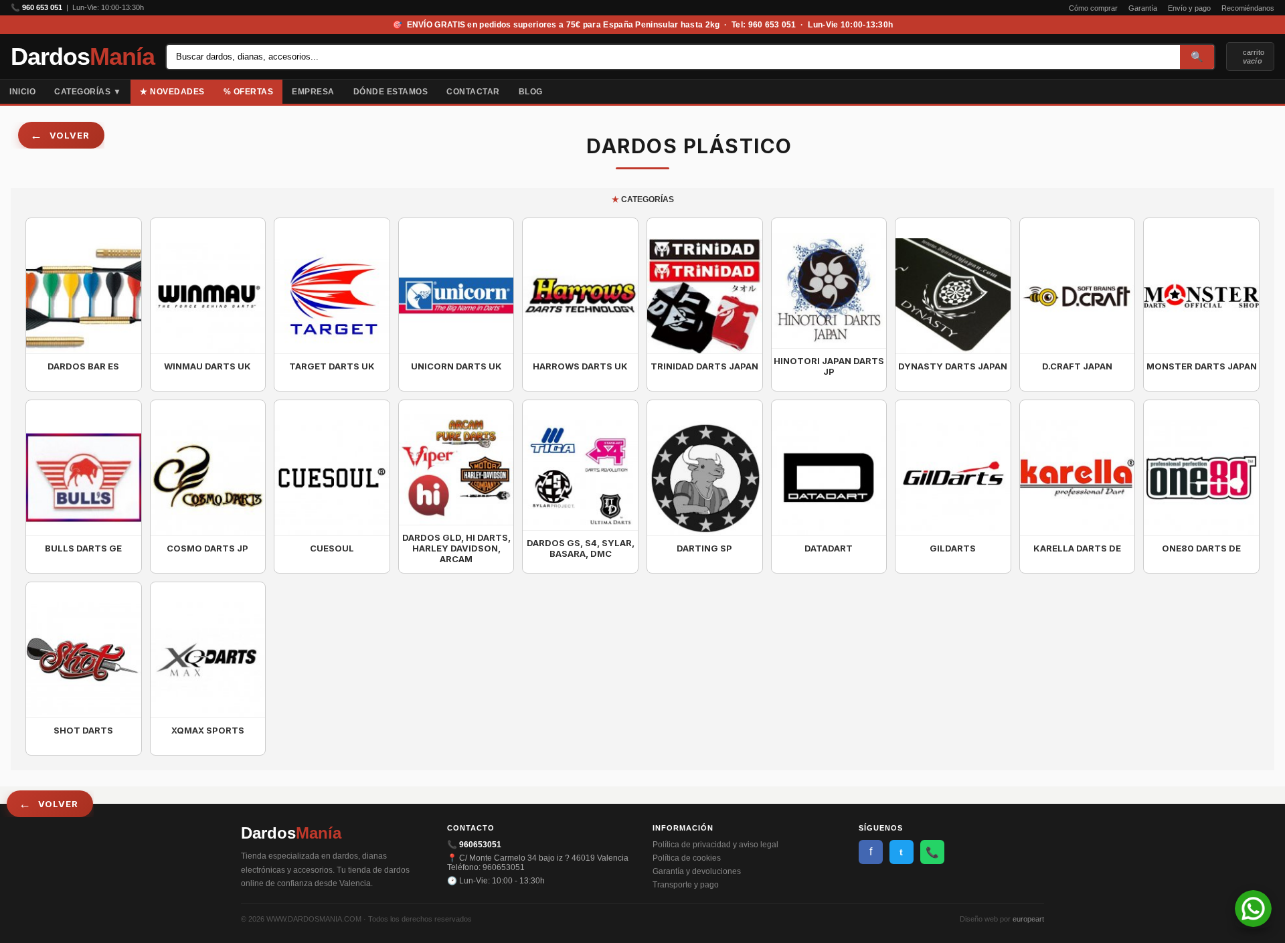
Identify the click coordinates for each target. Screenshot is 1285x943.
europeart (1028, 919)
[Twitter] (1275, 91)
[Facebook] (1265, 91)
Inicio (22, 91)
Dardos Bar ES (83, 366)
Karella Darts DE (1077, 548)
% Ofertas (249, 91)
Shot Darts (83, 730)
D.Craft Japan (1077, 366)
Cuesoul (332, 548)
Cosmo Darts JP (207, 548)
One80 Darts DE (1201, 548)
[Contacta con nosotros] (1253, 923)
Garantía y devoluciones (697, 871)
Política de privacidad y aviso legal (715, 844)
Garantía (1142, 8)
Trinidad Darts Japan (704, 366)
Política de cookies (687, 858)
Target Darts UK (332, 366)
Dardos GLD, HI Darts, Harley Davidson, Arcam (456, 548)
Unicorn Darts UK (456, 366)
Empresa (313, 91)
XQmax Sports (207, 730)
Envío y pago (1189, 8)
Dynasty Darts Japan (952, 366)
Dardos (83, 57)
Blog (531, 91)
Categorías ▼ (87, 91)
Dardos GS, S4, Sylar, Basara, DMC (580, 548)
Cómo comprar (1093, 8)
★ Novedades (172, 91)
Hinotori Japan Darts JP (829, 366)
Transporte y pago (686, 884)
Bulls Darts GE (83, 548)
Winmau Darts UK (207, 366)
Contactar (473, 91)
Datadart (828, 548)
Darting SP (704, 548)
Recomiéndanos (1247, 8)
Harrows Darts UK (580, 366)
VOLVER (70, 135)
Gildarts (953, 548)
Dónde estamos (390, 91)
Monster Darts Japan (1201, 366)
